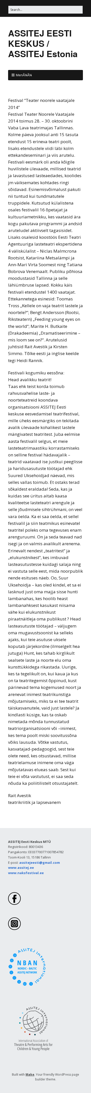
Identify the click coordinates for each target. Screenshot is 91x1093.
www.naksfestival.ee (26, 873)
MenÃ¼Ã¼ (24, 75)
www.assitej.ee (21, 867)
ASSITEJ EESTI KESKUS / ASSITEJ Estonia (43, 43)
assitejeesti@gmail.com (39, 862)
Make (30, 1074)
